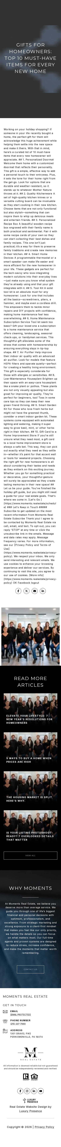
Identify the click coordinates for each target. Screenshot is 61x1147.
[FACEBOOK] (20, 1091)
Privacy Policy (44, 1127)
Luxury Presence (30, 1111)
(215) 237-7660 (18, 1024)
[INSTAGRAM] (27, 1091)
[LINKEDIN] (34, 1091)
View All (30, 855)
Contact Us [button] (30, 969)
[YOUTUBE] (41, 1091)
